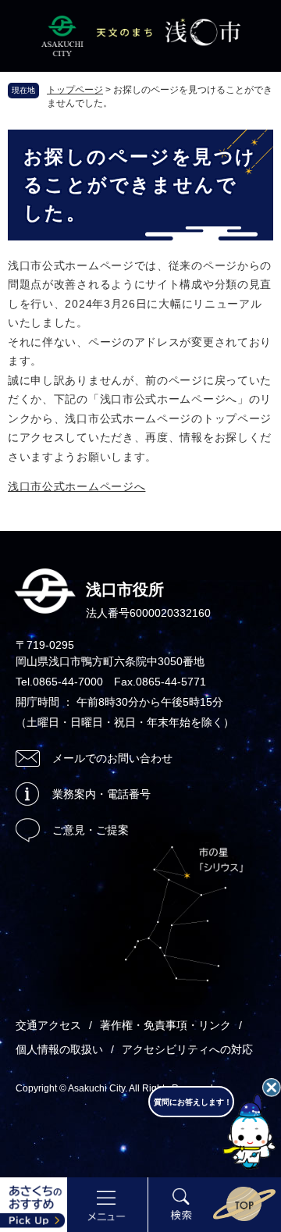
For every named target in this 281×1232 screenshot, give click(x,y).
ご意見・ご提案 (90, 830)
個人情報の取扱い (59, 1049)
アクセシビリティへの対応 (187, 1049)
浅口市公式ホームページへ (76, 486)
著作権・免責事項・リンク (165, 1025)
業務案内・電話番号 (101, 794)
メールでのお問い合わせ (112, 758)
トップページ (75, 89)
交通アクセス (48, 1025)
